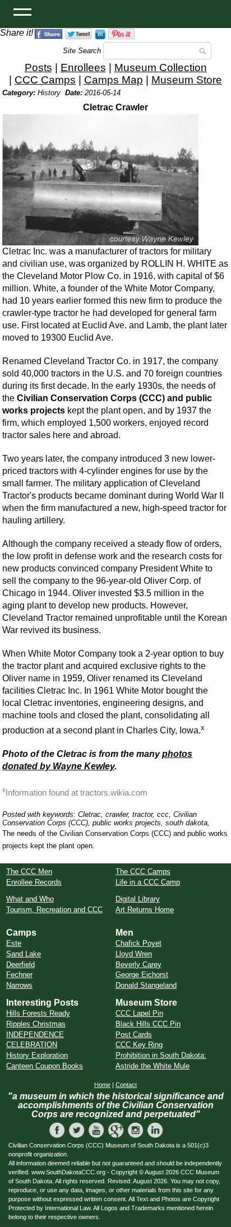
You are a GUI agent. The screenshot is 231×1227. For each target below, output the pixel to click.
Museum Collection (160, 67)
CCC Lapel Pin (139, 1013)
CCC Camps (45, 80)
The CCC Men (29, 871)
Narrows (19, 985)
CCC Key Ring (139, 1044)
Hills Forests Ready (38, 1013)
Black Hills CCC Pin (148, 1024)
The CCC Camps (143, 871)
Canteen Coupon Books (44, 1066)
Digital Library (138, 899)
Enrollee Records (34, 882)
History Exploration (37, 1055)
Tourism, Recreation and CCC (54, 909)
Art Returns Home (145, 909)
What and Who (30, 899)
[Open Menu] (22, 11)
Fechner (19, 974)
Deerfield (20, 964)
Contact (126, 1084)
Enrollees (83, 67)
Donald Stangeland (146, 985)
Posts (38, 67)
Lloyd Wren (134, 954)
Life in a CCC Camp (148, 882)
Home (102, 1084)
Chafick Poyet (138, 943)
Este (13, 943)
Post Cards (134, 1034)
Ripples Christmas (36, 1024)
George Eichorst (142, 974)
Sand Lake (23, 954)
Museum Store (186, 80)
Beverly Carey (138, 964)
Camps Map (113, 80)
